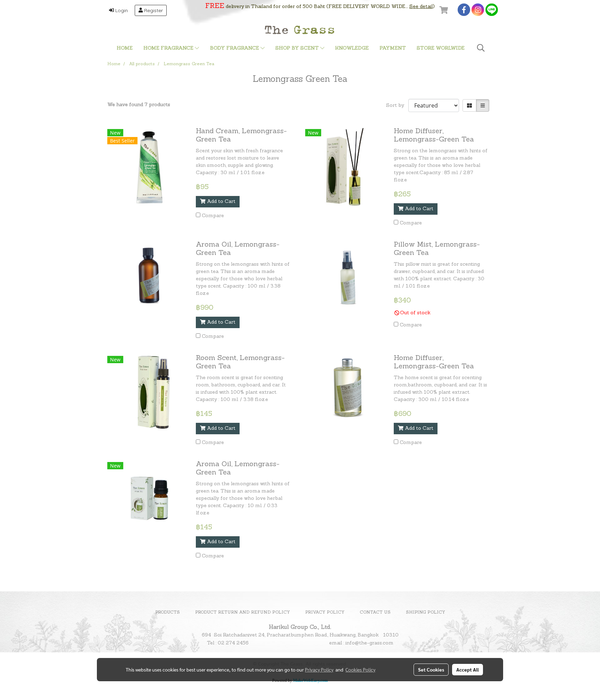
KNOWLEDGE (352, 48)
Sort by (397, 105)
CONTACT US (375, 612)
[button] (481, 48)
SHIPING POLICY (425, 612)
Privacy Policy (319, 669)
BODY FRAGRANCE (235, 48)
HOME (125, 48)
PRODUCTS (167, 612)
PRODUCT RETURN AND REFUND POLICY (242, 612)
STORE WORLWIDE (441, 48)
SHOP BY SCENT (297, 48)
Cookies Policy (360, 669)
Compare (213, 216)
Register (153, 10)
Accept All (467, 669)
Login (121, 10)
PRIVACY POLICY (324, 612)
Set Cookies (431, 669)
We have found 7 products (138, 105)
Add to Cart (220, 201)
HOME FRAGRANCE (169, 48)
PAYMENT (393, 48)
